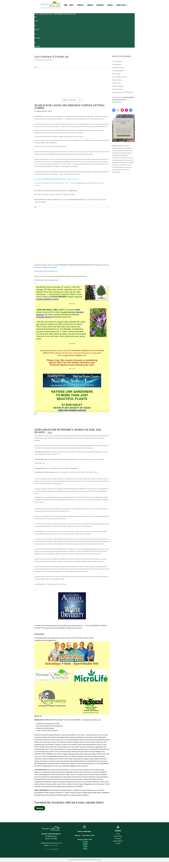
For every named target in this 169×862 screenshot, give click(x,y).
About (71, 5)
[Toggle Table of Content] (79, 100)
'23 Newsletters (38, 60)
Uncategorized (48, 60)
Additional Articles (118, 67)
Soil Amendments (117, 89)
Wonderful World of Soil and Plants (122, 92)
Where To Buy (121, 5)
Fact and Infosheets (118, 70)
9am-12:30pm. (57, 179)
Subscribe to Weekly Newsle (123, 99)
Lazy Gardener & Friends (119, 77)
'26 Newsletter (116, 64)
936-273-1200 (53, 845)
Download (39, 808)
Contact (110, 5)
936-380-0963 (53, 849)
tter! (120, 102)
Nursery (90, 5)
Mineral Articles (117, 80)
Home (65, 5)
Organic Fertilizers (117, 86)
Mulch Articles (116, 83)
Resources (100, 5)
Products (80, 5)
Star (56, 183)
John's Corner (116, 74)
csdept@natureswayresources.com (51, 843)
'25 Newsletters (117, 61)
